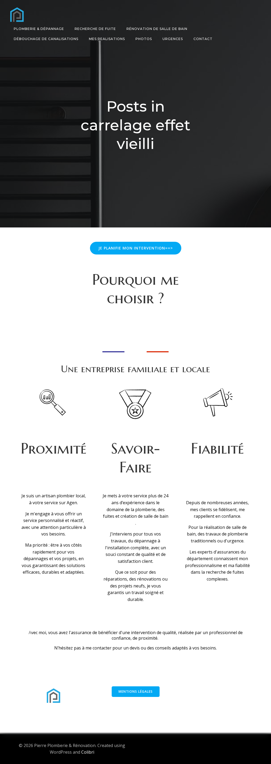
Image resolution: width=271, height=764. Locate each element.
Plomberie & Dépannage (39, 29)
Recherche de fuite (95, 29)
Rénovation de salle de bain (157, 29)
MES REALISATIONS (107, 39)
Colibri (87, 752)
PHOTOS (144, 39)
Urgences (172, 39)
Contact (203, 39)
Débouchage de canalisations (46, 39)
